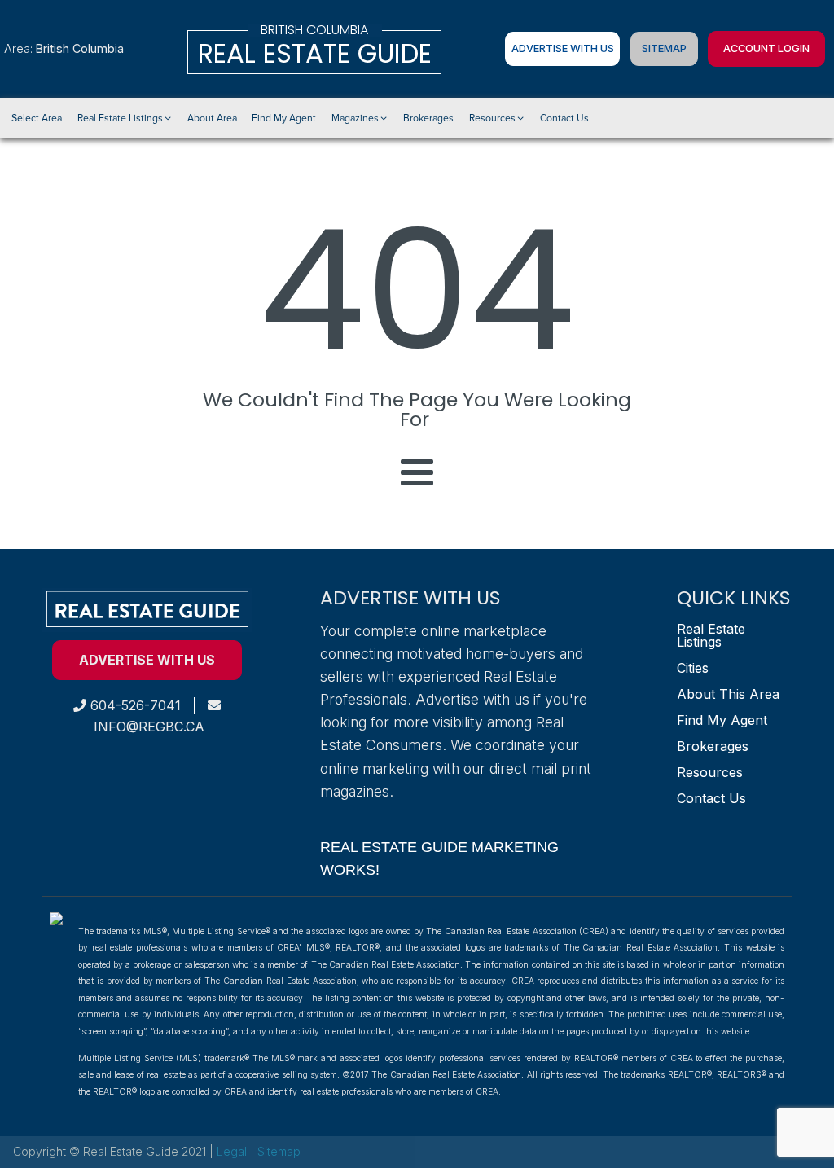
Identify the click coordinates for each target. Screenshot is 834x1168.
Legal (233, 1151)
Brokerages (712, 746)
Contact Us (711, 798)
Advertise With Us (562, 48)
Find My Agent (722, 720)
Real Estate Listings (711, 635)
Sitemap (664, 48)
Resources (710, 772)
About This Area (728, 694)
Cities (693, 668)
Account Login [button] (766, 48)
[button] (124, 118)
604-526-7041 (133, 705)
